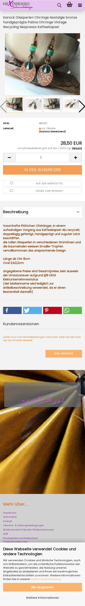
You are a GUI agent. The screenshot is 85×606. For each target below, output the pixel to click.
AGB (5, 533)
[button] (9, 157)
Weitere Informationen (42, 598)
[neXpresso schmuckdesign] (16, 5)
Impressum (9, 512)
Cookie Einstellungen (15, 541)
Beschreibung (15, 211)
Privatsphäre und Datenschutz (20, 538)
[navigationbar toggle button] (80, 5)
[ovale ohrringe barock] (42, 64)
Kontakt (7, 521)
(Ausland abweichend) (52, 131)
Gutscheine (10, 517)
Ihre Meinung (63, 353)
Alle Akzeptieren (42, 587)
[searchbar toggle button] (59, 5)
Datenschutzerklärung (46, 579)
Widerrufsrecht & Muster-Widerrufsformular (28, 529)
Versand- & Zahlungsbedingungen (23, 525)
